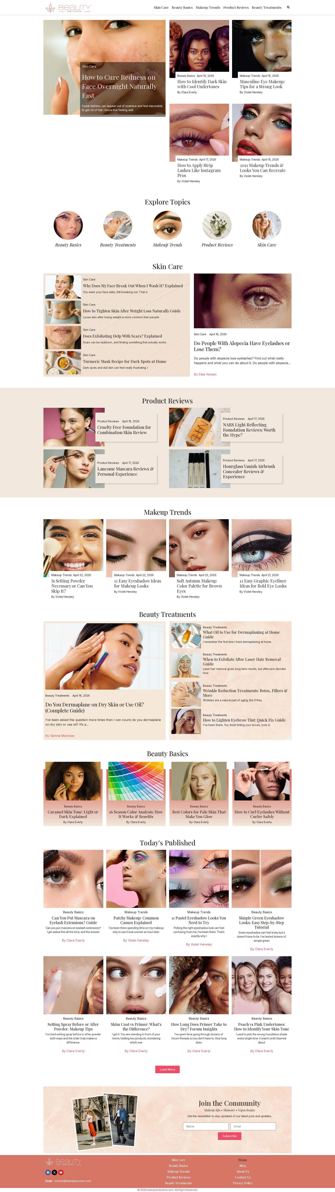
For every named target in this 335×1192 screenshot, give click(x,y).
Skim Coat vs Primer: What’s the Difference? (136, 1026)
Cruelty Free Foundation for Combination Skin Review (124, 429)
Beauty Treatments (266, 7)
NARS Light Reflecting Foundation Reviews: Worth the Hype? (249, 430)
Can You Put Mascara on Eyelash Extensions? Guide (73, 920)
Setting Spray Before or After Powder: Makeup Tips (73, 1026)
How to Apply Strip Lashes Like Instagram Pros (199, 170)
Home (242, 1160)
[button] (167, 1069)
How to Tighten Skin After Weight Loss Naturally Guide (132, 310)
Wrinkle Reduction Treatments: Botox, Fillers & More (245, 693)
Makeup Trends (208, 7)
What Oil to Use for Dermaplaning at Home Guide (241, 634)
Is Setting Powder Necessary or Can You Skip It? (72, 586)
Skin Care (161, 7)
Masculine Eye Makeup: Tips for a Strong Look (262, 84)
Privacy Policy (243, 1183)
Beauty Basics (182, 7)
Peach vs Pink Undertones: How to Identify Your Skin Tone (261, 1026)
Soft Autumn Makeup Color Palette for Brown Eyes (199, 586)
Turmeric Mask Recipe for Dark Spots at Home (124, 361)
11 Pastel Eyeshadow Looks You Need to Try (199, 920)
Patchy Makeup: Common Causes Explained (136, 920)
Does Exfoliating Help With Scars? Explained (122, 336)
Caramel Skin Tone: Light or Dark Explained (73, 814)
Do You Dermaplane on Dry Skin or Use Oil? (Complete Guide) (94, 707)
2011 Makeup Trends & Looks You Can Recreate (263, 167)
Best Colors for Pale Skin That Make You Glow (199, 814)
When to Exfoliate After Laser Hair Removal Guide (242, 661)
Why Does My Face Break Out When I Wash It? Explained (133, 285)
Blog (242, 1166)
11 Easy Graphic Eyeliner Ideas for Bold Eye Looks (263, 583)
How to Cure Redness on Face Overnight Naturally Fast (119, 86)
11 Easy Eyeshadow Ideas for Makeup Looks (137, 583)
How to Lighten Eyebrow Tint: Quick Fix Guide (244, 720)
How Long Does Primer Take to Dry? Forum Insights (199, 1026)
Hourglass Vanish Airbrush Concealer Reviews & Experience (249, 471)
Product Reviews (236, 7)
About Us (242, 1171)
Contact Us (243, 1177)
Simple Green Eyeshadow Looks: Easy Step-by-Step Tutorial (261, 922)
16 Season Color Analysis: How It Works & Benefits (136, 814)
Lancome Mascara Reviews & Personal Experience (125, 471)
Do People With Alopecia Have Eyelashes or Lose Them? (242, 346)
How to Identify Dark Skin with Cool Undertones (202, 84)
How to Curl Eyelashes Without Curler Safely (262, 814)
